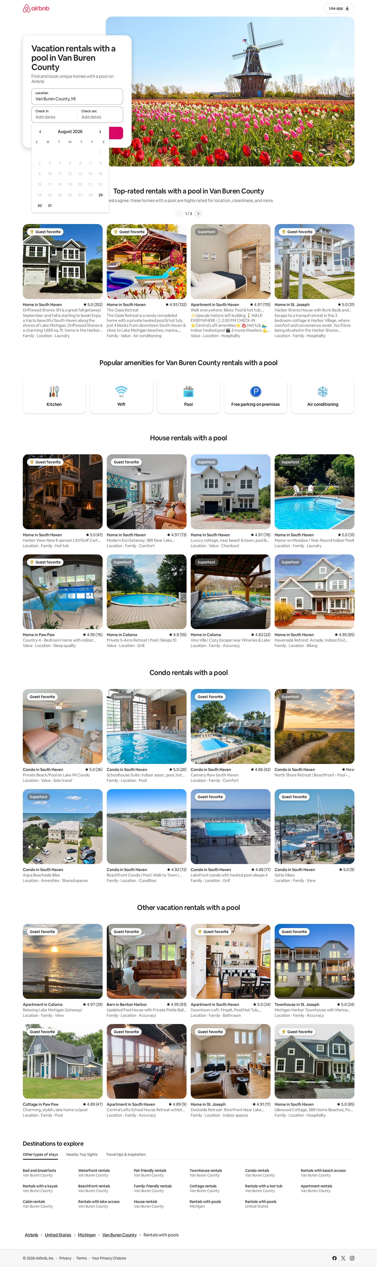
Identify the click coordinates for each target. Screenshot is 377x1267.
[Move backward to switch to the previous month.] (40, 131)
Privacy (65, 1258)
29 (100, 195)
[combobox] (77, 99)
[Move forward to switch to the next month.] (100, 131)
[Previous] (179, 214)
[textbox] (54, 117)
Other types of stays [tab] (40, 1154)
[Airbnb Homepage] (36, 8)
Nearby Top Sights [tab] (82, 1154)
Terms (81, 1258)
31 (50, 205)
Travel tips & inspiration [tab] (126, 1154)
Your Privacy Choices (109, 1258)
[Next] (198, 214)
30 (40, 205)
